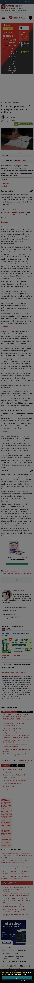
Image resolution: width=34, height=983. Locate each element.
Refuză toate (24, 980)
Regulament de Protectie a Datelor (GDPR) (13, 972)
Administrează (9, 980)
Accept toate (17, 978)
